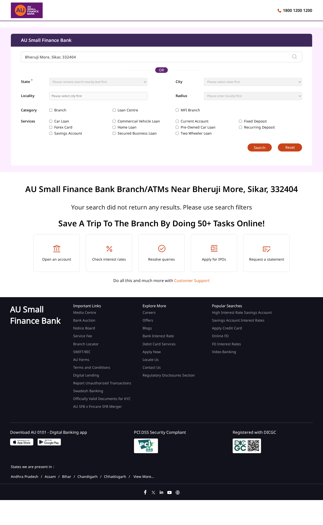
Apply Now (152, 351)
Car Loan (61, 121)
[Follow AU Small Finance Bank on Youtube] (169, 491)
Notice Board (84, 328)
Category (29, 110)
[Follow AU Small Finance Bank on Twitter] (153, 491)
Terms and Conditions (91, 367)
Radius (181, 96)
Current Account (194, 121)
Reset (290, 147)
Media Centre (84, 312)
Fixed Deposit (255, 121)
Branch (60, 110)
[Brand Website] (177, 491)
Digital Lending (86, 375)
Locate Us (151, 359)
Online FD (221, 335)
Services (28, 121)
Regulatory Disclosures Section (169, 375)
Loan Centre (128, 110)
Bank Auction (84, 320)
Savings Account (68, 133)
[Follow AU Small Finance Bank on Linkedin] (161, 491)
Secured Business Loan (137, 133)
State (27, 81)
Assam (50, 477)
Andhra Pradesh (24, 477)
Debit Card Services (159, 344)
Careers (149, 312)
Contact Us (152, 367)
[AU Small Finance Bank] (27, 11)
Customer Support (192, 280)
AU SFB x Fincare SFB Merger (97, 406)
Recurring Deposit (259, 127)
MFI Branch (190, 110)
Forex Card (63, 127)
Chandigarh (87, 477)
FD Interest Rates (227, 344)
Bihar (66, 477)
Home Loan (127, 127)
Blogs (147, 328)
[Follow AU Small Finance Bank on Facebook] (145, 491)
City (179, 82)
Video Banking (224, 351)
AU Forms (81, 359)
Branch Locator (86, 344)
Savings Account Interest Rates (238, 320)
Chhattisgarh (115, 477)
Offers (148, 320)
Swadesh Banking (88, 390)
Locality (28, 96)
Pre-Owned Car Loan (198, 127)
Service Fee (82, 335)
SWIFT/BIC (82, 351)
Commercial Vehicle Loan (139, 121)
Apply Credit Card (227, 328)
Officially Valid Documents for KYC (102, 398)
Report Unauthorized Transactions (102, 383)
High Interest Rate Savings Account (242, 312)
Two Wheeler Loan (196, 133)
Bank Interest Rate (158, 335)
